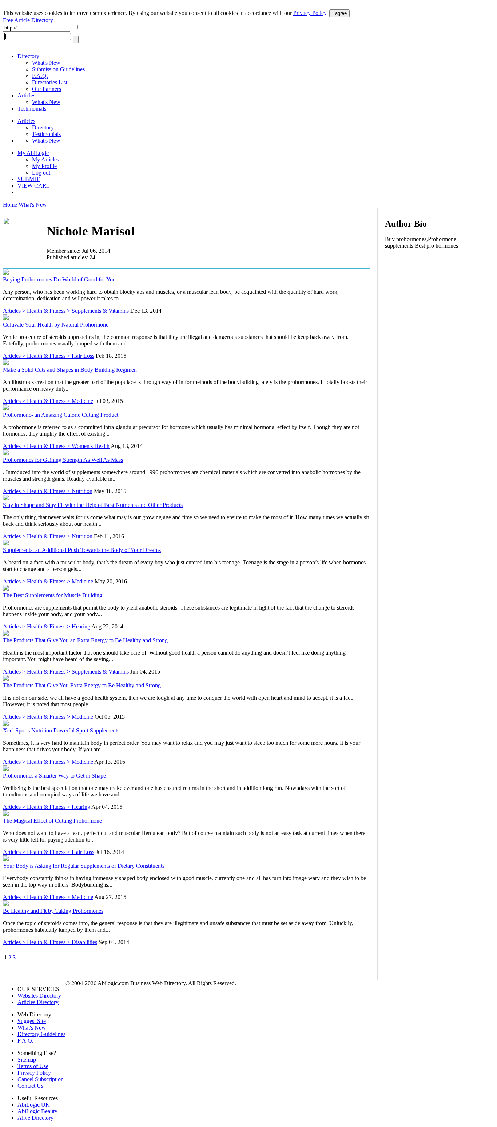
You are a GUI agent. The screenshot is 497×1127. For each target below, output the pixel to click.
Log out (41, 172)
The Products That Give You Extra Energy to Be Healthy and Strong (82, 685)
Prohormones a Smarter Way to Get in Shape (54, 775)
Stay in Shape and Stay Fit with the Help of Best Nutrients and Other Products (93, 505)
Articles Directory (38, 1002)
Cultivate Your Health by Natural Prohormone (55, 324)
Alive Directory (35, 1118)
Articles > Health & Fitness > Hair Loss (48, 356)
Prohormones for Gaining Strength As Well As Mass (63, 460)
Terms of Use (32, 1066)
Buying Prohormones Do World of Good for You (59, 279)
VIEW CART (33, 186)
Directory (28, 56)
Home (10, 204)
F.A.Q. (40, 76)
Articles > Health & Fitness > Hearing (46, 626)
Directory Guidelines (41, 1034)
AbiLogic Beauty (37, 1111)
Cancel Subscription (40, 1079)
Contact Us (30, 1086)
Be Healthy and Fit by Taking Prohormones (53, 911)
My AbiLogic (33, 153)
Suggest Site (31, 1021)
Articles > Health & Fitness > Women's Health (56, 446)
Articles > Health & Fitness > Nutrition (47, 491)
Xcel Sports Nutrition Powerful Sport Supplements (61, 730)
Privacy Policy (309, 13)
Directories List (49, 82)
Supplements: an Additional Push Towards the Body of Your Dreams (82, 550)
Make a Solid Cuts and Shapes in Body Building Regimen (70, 370)
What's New (46, 63)
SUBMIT (28, 179)
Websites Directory (39, 995)
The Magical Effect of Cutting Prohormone (52, 821)
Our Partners (46, 89)
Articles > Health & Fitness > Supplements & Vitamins (66, 311)
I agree (339, 13)
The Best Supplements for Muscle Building (52, 595)
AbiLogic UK (33, 1105)
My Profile (44, 166)
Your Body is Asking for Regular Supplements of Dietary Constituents (83, 866)
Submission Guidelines (58, 69)
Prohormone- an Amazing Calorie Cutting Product (60, 415)
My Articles (45, 159)
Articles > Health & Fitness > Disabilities (50, 942)
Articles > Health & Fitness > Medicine (48, 401)
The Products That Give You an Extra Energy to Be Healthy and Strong (85, 640)
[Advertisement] (439, 301)
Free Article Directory (28, 20)
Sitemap (26, 1059)
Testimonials (31, 108)
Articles (26, 95)
